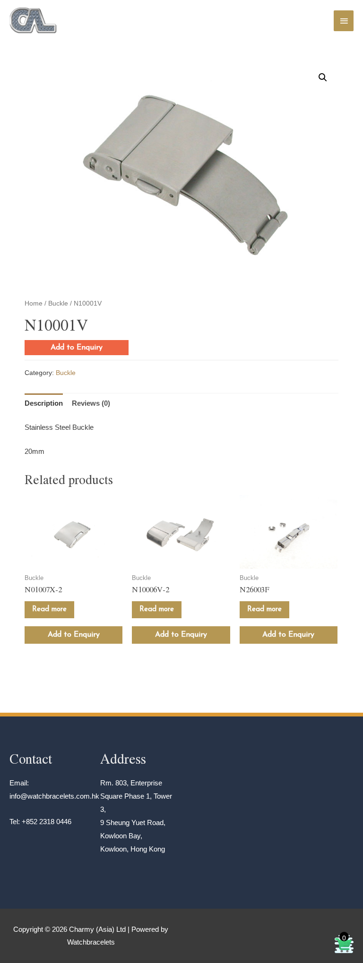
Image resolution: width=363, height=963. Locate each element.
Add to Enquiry (77, 347)
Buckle (58, 303)
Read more (49, 609)
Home (34, 303)
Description (44, 403)
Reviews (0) (91, 403)
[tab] (44, 403)
